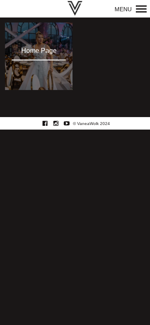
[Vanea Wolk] (75, 9)
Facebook (49, 123)
